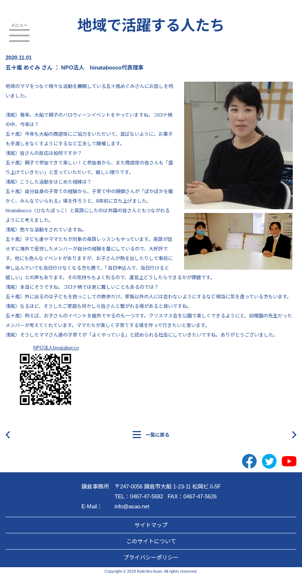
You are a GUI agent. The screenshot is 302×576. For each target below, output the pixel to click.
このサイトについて (151, 541)
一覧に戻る (157, 435)
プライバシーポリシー (151, 557)
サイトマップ (151, 525)
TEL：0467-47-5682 (139, 496)
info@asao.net (132, 506)
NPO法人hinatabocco (56, 348)
